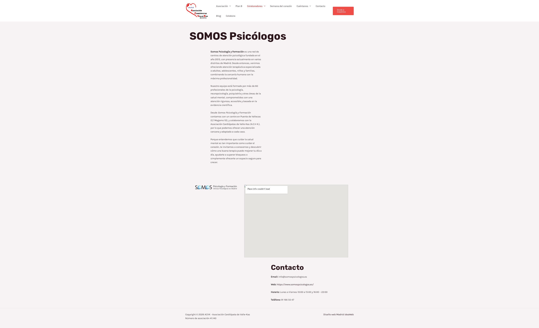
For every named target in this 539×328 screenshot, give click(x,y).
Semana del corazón (281, 6)
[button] (343, 11)
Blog (218, 15)
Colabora (230, 15)
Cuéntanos (302, 6)
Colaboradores (254, 6)
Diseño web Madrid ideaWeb (338, 314)
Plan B (239, 6)
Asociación (222, 6)
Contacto (320, 6)
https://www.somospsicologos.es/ (295, 284)
